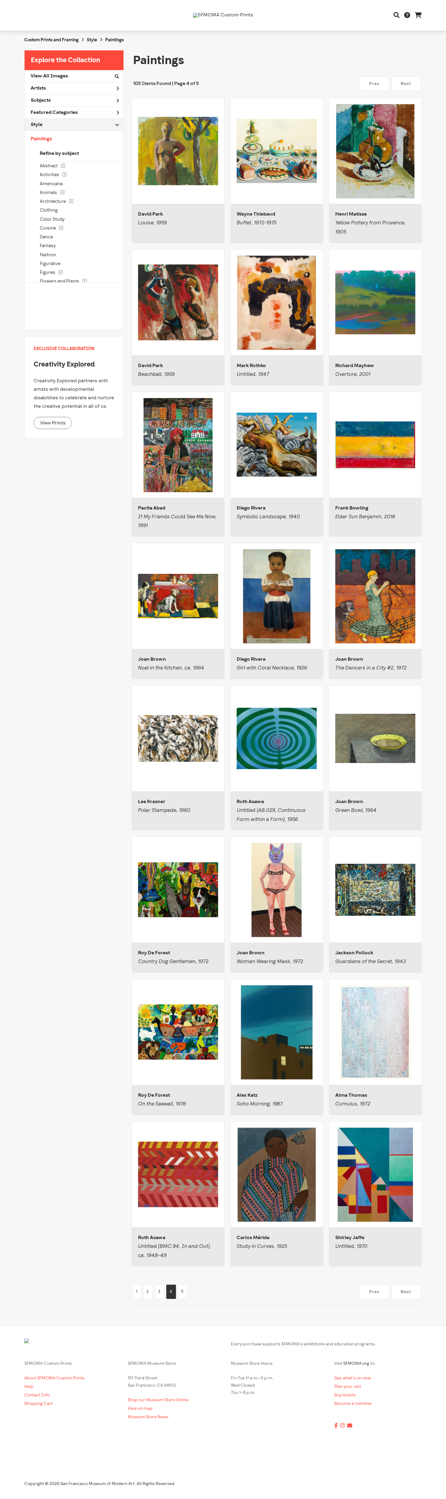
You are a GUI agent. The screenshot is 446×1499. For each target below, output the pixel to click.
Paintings (114, 40)
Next (406, 84)
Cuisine (48, 228)
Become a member (353, 1404)
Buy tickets (345, 1395)
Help (29, 1387)
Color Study (52, 219)
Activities (49, 175)
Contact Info (37, 1395)
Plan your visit (347, 1387)
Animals (48, 193)
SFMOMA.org (356, 1364)
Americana (51, 184)
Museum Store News (148, 1417)
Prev (374, 84)
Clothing (49, 210)
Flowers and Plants (59, 281)
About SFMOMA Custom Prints (54, 1378)
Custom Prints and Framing (51, 40)
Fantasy (48, 246)
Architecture (53, 201)
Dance (46, 237)
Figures (47, 273)
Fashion (48, 255)
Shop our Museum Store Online (158, 1400)
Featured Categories (54, 112)
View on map (140, 1409)
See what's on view (352, 1378)
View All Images (49, 76)
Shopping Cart (38, 1404)
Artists (38, 88)
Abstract (49, 166)
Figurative (50, 264)
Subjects (41, 100)
